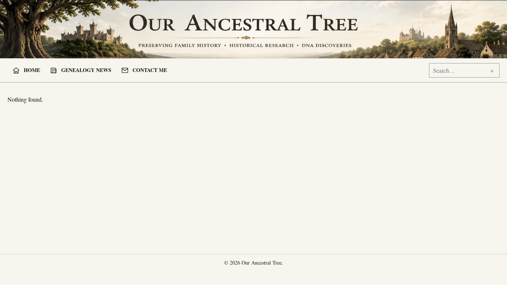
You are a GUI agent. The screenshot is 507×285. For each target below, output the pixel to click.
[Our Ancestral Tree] (253, 29)
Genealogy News (86, 70)
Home (32, 70)
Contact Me (150, 70)
